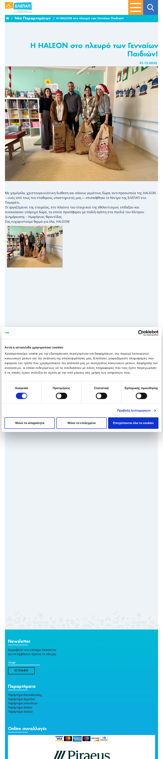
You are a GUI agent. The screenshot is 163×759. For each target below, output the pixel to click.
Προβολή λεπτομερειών (134, 410)
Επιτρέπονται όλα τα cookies (133, 423)
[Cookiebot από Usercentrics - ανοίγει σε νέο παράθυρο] (141, 333)
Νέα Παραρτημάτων (33, 18)
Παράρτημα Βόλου (20, 707)
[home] (7, 18)
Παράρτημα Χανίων (20, 711)
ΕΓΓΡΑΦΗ (21, 670)
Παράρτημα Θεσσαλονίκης (25, 695)
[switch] (61, 396)
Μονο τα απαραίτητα (29, 423)
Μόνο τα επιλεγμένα (82, 423)
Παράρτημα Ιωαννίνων (23, 703)
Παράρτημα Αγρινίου (21, 699)
